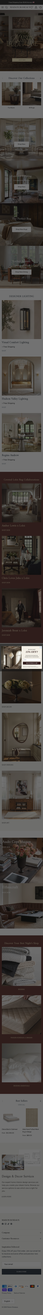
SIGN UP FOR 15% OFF (31, 663)
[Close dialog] (41, 647)
